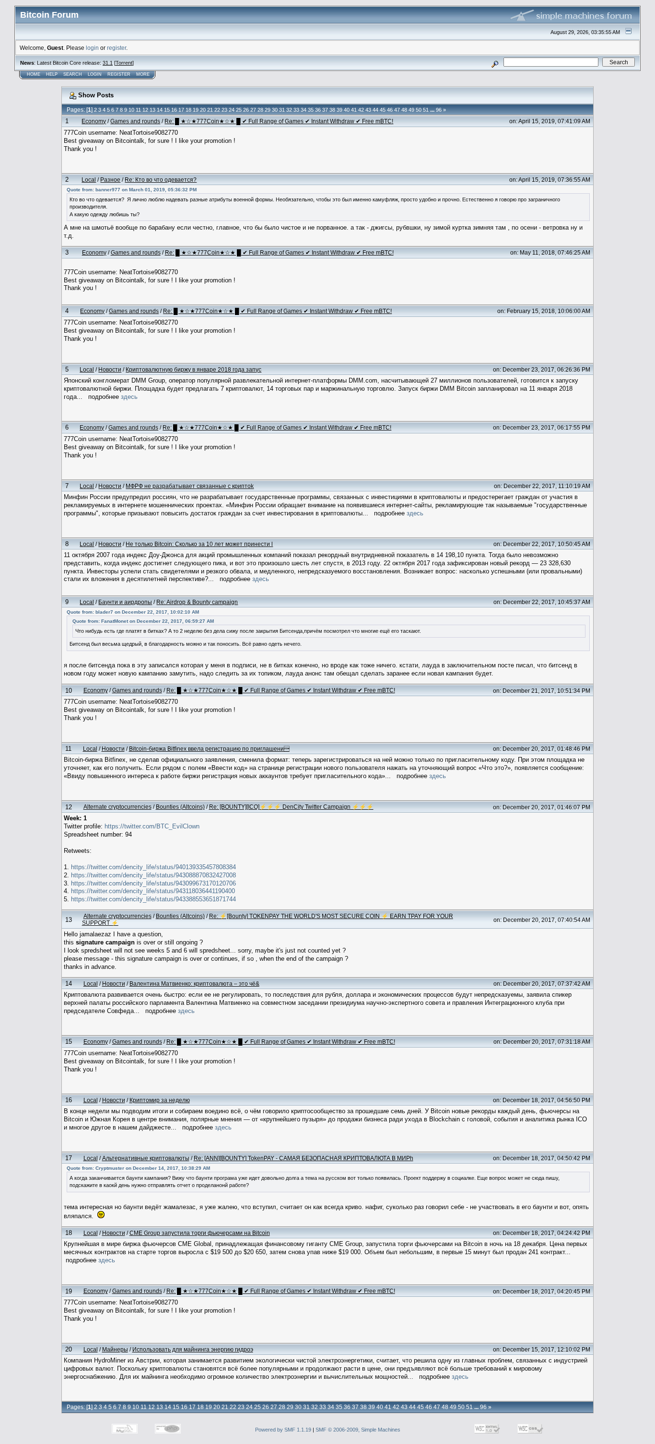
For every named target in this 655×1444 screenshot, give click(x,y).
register (116, 48)
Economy (94, 121)
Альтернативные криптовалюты (145, 1158)
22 (217, 110)
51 (426, 110)
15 (167, 110)
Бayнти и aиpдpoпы (125, 602)
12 (145, 110)
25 (239, 110)
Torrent (124, 63)
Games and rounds (135, 121)
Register (118, 74)
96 (439, 110)
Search (72, 74)
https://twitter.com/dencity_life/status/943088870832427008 (153, 875)
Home (33, 74)
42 (361, 110)
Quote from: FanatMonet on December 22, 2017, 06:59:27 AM (143, 621)
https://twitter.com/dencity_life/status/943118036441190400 (153, 891)
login (92, 48)
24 (231, 110)
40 (347, 110)
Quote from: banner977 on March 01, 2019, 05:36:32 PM (132, 189)
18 (188, 110)
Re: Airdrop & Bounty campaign (197, 602)
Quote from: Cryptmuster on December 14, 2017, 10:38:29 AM (138, 1168)
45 (383, 110)
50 (418, 110)
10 (131, 110)
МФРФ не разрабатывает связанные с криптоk (190, 486)
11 (138, 110)
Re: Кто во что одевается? (161, 179)
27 (253, 110)
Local (89, 179)
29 (267, 110)
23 (224, 110)
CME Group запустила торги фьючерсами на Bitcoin (199, 1233)
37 (325, 110)
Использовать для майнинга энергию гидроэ (192, 1349)
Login (95, 74)
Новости (109, 369)
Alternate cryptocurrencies (117, 807)
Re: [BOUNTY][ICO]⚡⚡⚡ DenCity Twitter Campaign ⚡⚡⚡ (291, 807)
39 (339, 110)
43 (368, 110)
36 (318, 110)
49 (411, 110)
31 (282, 110)
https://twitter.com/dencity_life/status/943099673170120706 (153, 883)
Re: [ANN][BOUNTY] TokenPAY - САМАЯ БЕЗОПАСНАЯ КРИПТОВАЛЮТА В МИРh (303, 1158)
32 (289, 110)
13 (152, 110)
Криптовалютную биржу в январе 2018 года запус (193, 369)
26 (246, 110)
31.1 (108, 63)
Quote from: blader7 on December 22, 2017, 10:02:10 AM (133, 612)
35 (311, 110)
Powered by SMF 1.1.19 (283, 1429)
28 (260, 110)
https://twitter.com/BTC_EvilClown (152, 826)
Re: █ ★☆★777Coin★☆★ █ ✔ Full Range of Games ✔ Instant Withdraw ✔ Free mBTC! (278, 121)
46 (390, 110)
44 (375, 110)
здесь (129, 396)
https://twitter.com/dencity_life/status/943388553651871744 (153, 899)
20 (203, 110)
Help (52, 74)
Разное (110, 179)
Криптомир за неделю (159, 1100)
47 (397, 110)
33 (296, 110)
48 (404, 110)
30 (275, 110)
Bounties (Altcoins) (180, 807)
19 (196, 110)
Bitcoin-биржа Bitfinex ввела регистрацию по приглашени (209, 748)
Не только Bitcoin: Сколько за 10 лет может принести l (199, 544)
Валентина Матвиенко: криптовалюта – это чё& (194, 983)
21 (210, 110)
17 (181, 110)
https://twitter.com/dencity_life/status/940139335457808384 (153, 867)
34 (303, 110)
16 (174, 110)
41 (354, 110)
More (143, 74)
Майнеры (115, 1349)
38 (332, 110)
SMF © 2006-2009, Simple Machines (358, 1429)
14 (160, 110)
